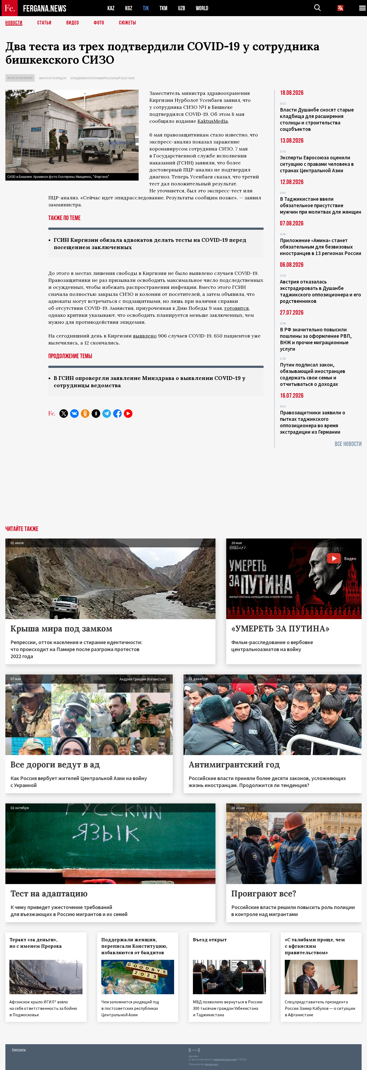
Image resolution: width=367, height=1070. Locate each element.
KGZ (128, 8)
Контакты (19, 1049)
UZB (181, 8)
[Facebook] (117, 413)
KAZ (110, 8)
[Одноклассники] (85, 413)
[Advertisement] (183, 485)
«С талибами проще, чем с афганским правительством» (315, 946)
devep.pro (211, 1064)
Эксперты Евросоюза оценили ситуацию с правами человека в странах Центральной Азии (317, 164)
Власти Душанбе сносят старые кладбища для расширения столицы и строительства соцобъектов (317, 119)
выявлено (145, 336)
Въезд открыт (210, 940)
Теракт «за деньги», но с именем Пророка (35, 943)
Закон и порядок (52, 78)
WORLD (202, 8)
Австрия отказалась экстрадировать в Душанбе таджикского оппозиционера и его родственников (320, 291)
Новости (14, 23)
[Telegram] (106, 413)
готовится (236, 308)
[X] (63, 413)
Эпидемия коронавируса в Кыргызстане (102, 78)
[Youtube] (128, 413)
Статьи (44, 23)
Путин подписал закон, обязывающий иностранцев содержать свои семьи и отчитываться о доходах (312, 374)
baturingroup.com (224, 1059)
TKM (163, 8)
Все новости (348, 444)
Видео (72, 23)
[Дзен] (96, 413)
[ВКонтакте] (74, 413)
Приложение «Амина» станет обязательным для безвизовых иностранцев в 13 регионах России (320, 246)
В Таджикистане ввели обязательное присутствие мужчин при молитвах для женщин (320, 205)
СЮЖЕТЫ (127, 23)
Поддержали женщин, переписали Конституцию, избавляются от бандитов (134, 946)
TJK (146, 8)
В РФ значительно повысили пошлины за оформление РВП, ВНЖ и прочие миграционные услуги (316, 339)
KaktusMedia (212, 121)
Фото (99, 23)
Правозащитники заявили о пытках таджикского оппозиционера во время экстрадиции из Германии (312, 422)
